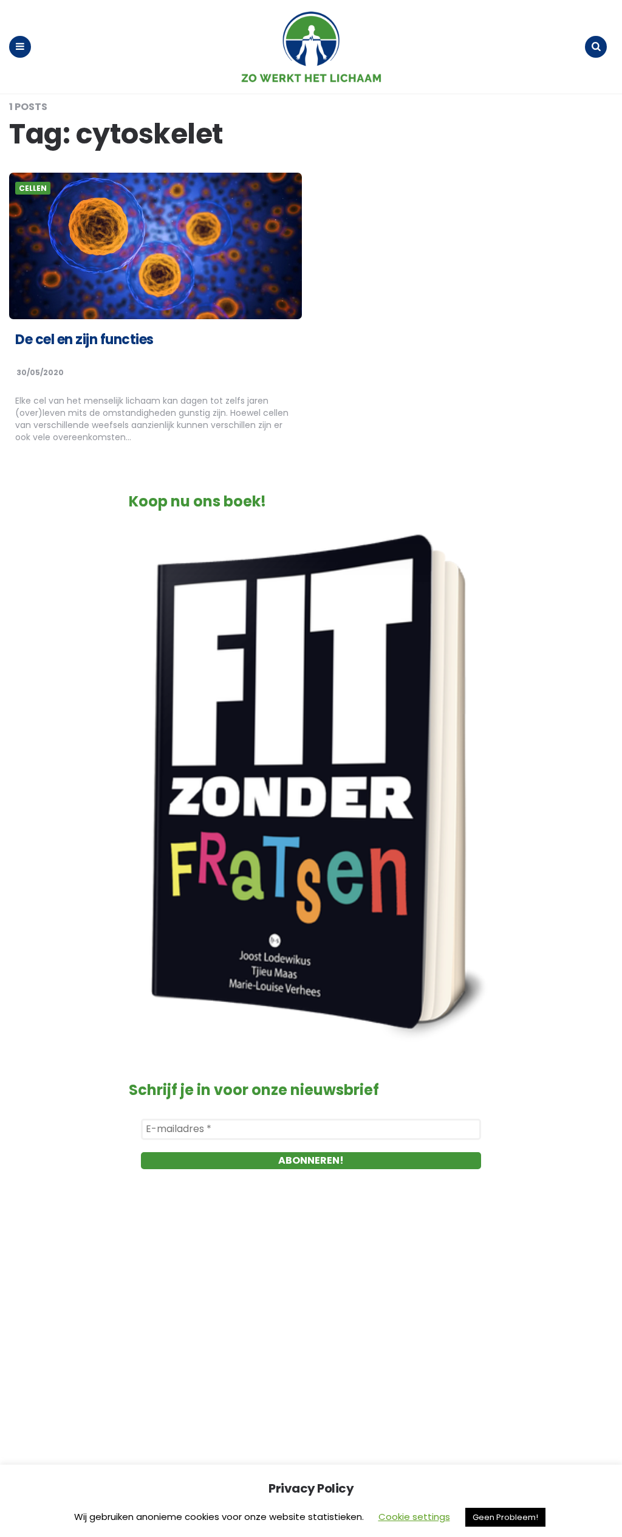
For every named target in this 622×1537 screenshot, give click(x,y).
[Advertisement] (311, 1322)
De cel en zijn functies (84, 339)
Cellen (33, 188)
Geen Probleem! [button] (505, 1517)
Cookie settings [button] (414, 1516)
